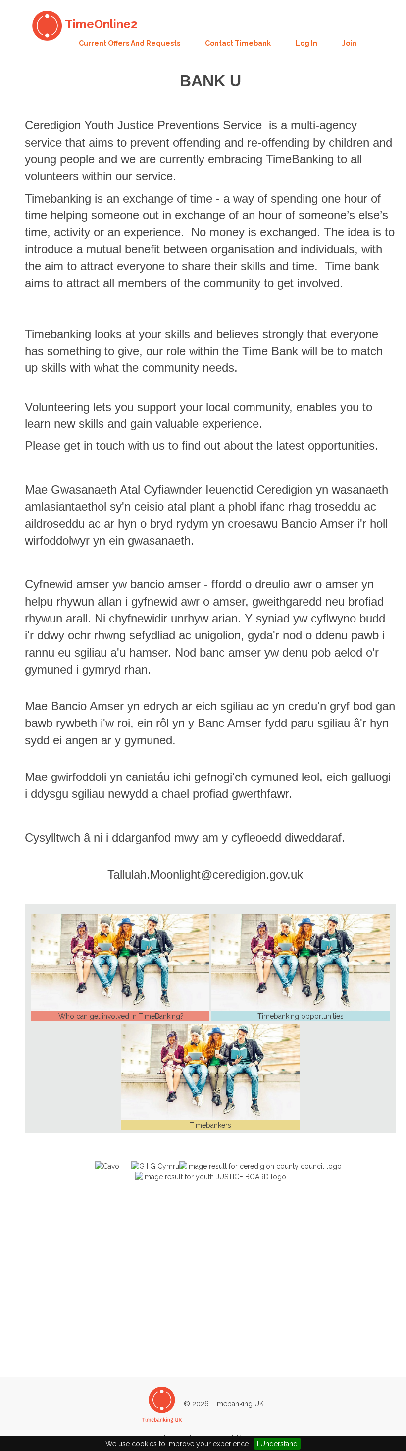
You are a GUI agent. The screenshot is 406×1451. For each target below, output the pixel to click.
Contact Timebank (238, 43)
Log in (306, 43)
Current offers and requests (129, 43)
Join (349, 43)
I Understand (277, 1444)
